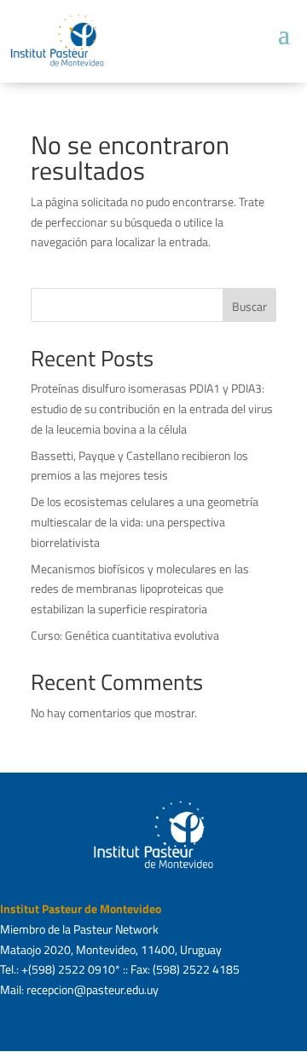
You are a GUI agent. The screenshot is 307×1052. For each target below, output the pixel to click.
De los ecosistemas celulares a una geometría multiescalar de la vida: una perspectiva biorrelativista (144, 521)
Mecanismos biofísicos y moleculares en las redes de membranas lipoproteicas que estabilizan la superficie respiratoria (140, 589)
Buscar (249, 306)
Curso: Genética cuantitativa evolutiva (125, 635)
